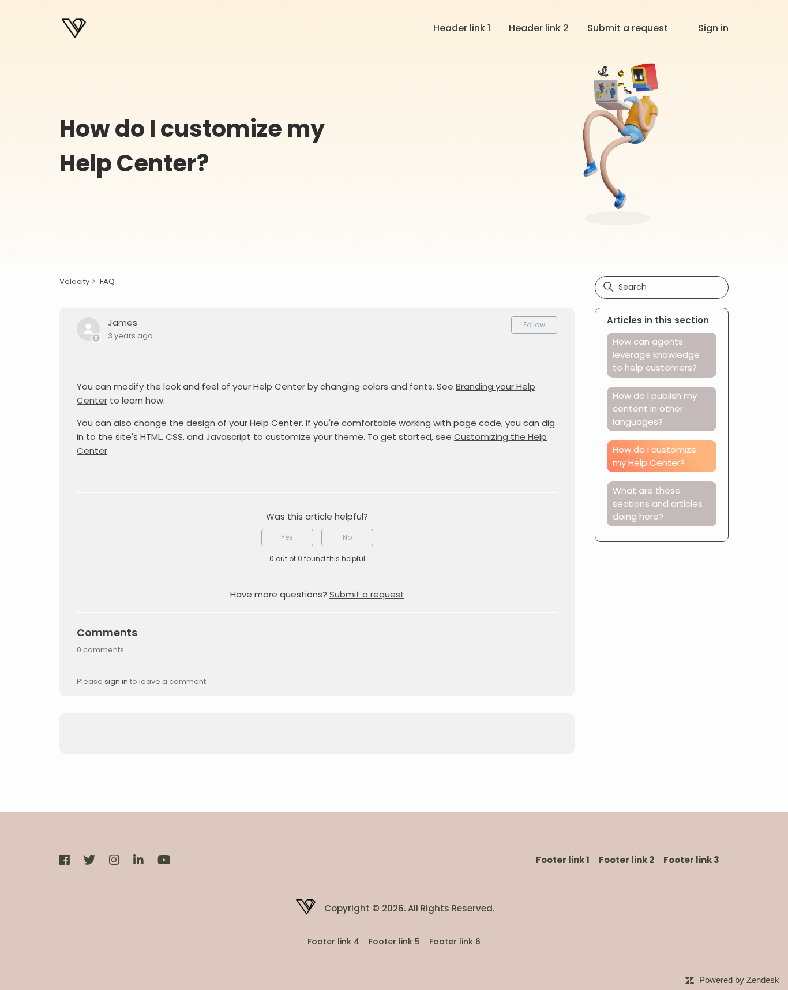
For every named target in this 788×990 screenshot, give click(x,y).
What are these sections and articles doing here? (658, 503)
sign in (116, 681)
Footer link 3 (691, 860)
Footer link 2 (626, 860)
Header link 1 (461, 28)
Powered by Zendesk (739, 980)
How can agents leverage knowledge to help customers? (656, 354)
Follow (534, 325)
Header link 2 (539, 28)
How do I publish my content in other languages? (655, 409)
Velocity (74, 281)
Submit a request (627, 28)
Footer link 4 (333, 941)
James (122, 322)
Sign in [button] (713, 28)
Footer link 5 (394, 941)
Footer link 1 (563, 860)
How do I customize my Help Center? (655, 456)
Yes (287, 537)
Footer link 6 (455, 941)
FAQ (107, 281)
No (347, 537)
